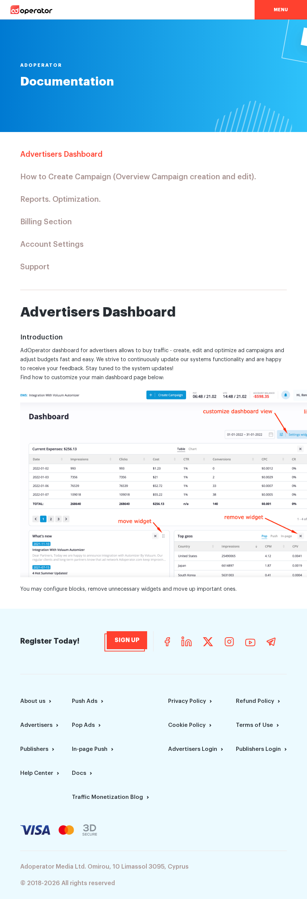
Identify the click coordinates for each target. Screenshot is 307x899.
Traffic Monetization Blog (107, 797)
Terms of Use (254, 725)
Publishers (34, 749)
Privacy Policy (187, 701)
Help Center (36, 773)
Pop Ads (83, 725)
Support (34, 267)
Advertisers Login (192, 749)
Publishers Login (258, 749)
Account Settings (51, 244)
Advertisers (36, 725)
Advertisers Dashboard (61, 154)
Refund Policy (255, 701)
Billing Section (46, 222)
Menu (281, 10)
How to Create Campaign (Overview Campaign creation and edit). (138, 177)
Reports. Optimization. (60, 199)
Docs (79, 773)
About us (32, 701)
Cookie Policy (187, 725)
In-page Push (89, 749)
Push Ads (84, 701)
